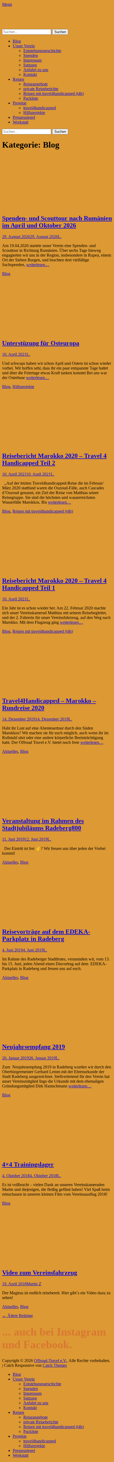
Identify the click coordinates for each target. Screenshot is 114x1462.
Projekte (20, 103)
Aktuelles (10, 751)
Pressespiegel (24, 117)
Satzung (30, 65)
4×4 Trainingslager (28, 1164)
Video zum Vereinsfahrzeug (39, 1272)
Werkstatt (20, 122)
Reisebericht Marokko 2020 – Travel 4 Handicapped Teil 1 (54, 584)
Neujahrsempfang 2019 (33, 1046)
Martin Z (34, 1284)
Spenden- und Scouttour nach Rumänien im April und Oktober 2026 (57, 222)
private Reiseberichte (40, 88)
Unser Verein (24, 46)
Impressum (32, 60)
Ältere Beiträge (17, 1315)
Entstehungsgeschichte (42, 50)
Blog (17, 41)
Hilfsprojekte (34, 112)
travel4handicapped (39, 108)
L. (60, 236)
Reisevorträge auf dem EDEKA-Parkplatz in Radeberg (46, 935)
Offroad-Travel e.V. (18, 13)
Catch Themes (55, 1365)
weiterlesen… (37, 264)
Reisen (18, 79)
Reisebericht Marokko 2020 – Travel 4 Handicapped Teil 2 (54, 459)
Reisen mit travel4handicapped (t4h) (53, 93)
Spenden (30, 55)
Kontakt (30, 74)
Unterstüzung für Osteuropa (40, 343)
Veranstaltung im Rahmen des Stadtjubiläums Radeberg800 (43, 824)
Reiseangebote (35, 84)
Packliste (30, 98)
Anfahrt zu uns (35, 69)
